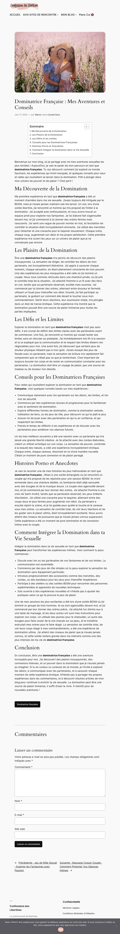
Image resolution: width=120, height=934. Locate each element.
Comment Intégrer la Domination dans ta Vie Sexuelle (60, 149)
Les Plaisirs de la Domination (47, 134)
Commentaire (23, 767)
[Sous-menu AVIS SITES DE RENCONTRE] (58, 14)
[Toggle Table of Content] (85, 126)
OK (60, 929)
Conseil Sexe (54, 114)
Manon (38, 114)
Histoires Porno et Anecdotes (47, 146)
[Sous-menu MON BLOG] (76, 14)
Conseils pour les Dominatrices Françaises (54, 142)
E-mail (19, 814)
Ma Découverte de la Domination (49, 131)
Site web (20, 829)
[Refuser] (116, 926)
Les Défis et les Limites (44, 138)
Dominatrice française (27, 704)
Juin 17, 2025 (21, 114)
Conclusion (37, 153)
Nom (18, 801)
